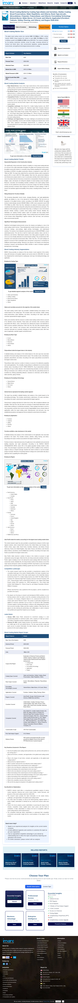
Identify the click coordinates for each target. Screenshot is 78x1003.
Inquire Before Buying (63, 68)
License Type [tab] (47, 886)
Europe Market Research (43, 947)
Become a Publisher (62, 951)
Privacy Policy (46, 1001)
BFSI (4, 976)
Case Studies (40, 959)
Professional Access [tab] (33, 898)
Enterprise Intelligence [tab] (33, 919)
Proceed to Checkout (60, 924)
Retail (4, 992)
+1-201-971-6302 (45, 974)
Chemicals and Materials (8, 978)
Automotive (5, 974)
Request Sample (37, 156)
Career (59, 940)
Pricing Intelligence (42, 951)
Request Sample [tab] (44, 27)
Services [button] (25, 3)
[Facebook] (7, 964)
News (59, 955)
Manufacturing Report (42, 953)
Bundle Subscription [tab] (33, 886)
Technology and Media (8, 994)
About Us (50, 3)
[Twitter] (10, 964)
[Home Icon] (19, 3)
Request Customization (64, 48)
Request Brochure (62, 61)
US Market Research (42, 949)
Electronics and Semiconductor (9, 982)
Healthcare (5, 988)
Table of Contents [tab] (21, 27)
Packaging (5, 990)
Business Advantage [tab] (12, 919)
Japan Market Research (43, 945)
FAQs (59, 953)
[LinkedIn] (4, 964)
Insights (56, 3)
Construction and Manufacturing (10, 980)
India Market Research (42, 942)
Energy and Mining (7, 984)
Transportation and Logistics (9, 996)
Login (70, 3)
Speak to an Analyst (63, 55)
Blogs (39, 955)
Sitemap (60, 957)
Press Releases (41, 957)
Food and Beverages (7, 986)
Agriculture (5, 972)
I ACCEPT (58, 1001)
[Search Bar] (75, 3)
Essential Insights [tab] (14, 897)
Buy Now (63, 41)
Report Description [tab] (8, 27)
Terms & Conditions (62, 942)
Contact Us (63, 3)
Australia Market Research (43, 940)
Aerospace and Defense (8, 969)
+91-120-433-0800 (46, 987)
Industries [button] (33, 3)
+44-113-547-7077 (46, 981)
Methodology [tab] (32, 27)
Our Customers (61, 949)
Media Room (42, 3)
